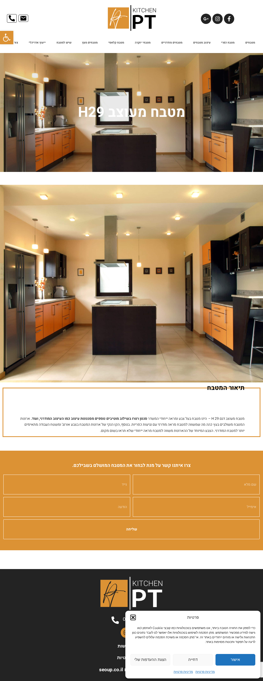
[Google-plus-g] (206, 19)
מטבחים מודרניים (171, 42)
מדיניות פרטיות (205, 672)
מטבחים (250, 42)
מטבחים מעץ (90, 42)
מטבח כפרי (227, 42)
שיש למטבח (64, 42)
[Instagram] (217, 19)
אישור (235, 659)
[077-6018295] (115, 620)
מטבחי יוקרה (143, 42)
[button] (6, 37)
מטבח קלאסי (116, 42)
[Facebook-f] (229, 19)
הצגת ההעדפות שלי (150, 659)
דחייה (193, 659)
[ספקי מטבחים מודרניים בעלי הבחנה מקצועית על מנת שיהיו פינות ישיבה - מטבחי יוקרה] (131, 283)
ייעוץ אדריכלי (37, 42)
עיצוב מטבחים (202, 42)
